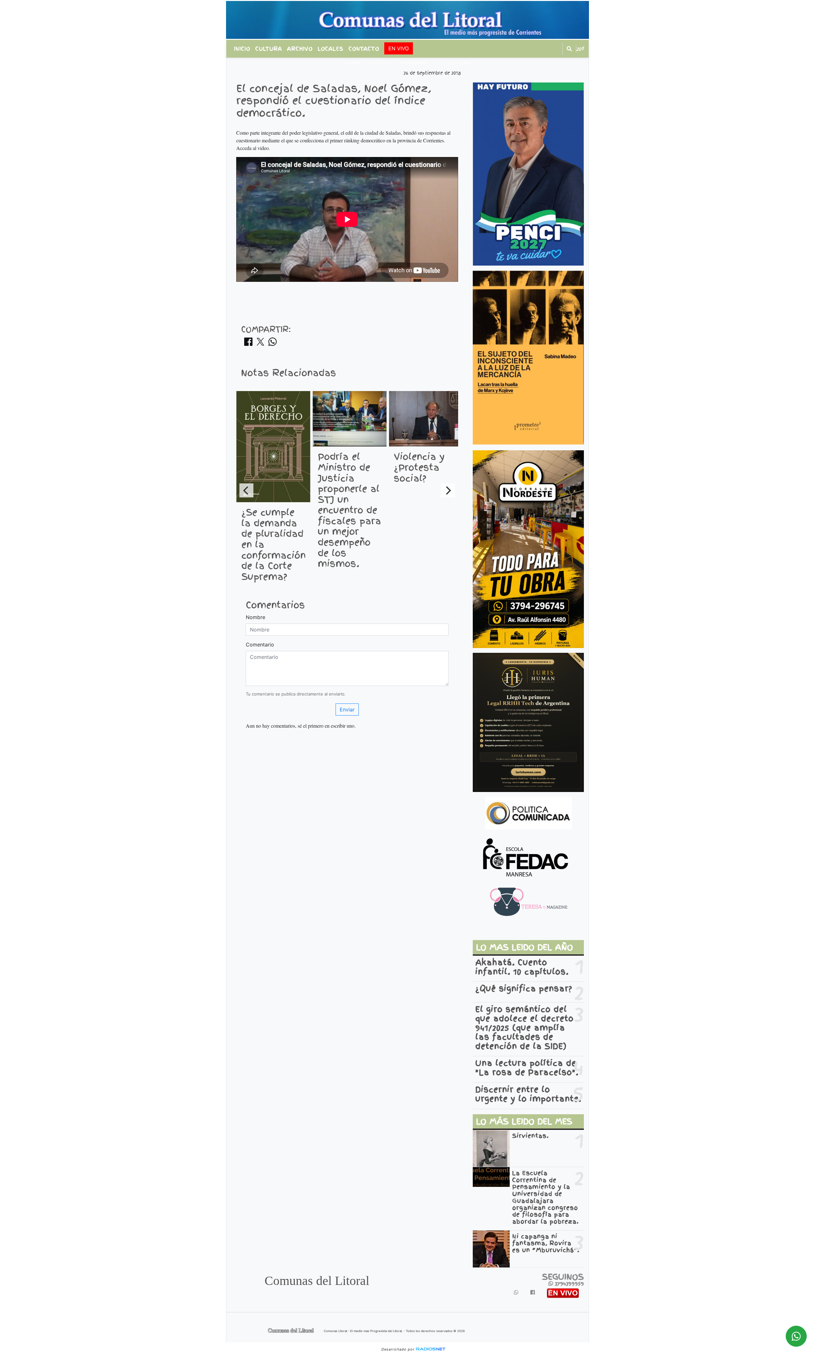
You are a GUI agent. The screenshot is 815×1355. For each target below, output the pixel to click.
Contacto (364, 49)
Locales (331, 49)
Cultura (268, 49)
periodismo (415, 63)
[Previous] (246, 490)
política (380, 63)
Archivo (300, 49)
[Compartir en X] (260, 343)
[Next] (448, 490)
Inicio (242, 49)
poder (352, 63)
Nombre (255, 617)
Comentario (260, 644)
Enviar (347, 709)
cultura (460, 63)
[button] (569, 49)
